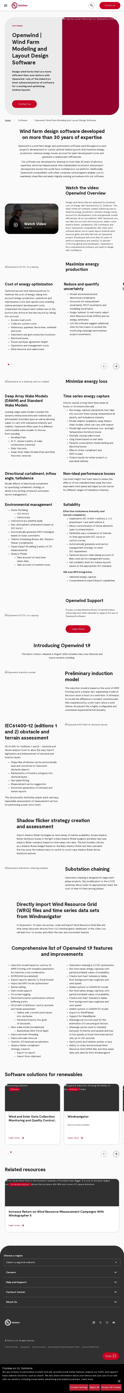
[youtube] (113, 1322)
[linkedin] (93, 1322)
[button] (5, 5)
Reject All (94, 1387)
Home (8, 120)
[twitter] (100, 1322)
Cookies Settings (78, 1387)
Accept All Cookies (111, 1387)
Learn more (87, 1379)
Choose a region (13, 1255)
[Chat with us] (110, 1356)
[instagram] (107, 1322)
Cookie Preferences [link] (90, 1347)
